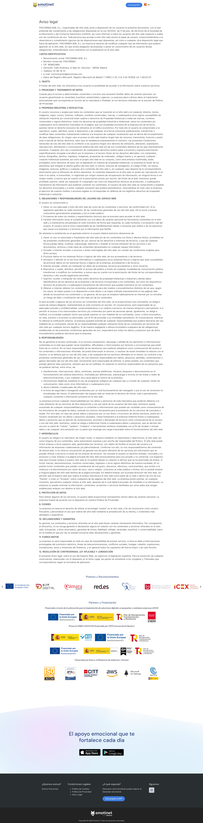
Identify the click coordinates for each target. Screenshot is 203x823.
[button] (2, 586)
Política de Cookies (80, 789)
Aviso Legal (77, 794)
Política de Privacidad (81, 792)
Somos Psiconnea (50, 789)
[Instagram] (151, 790)
